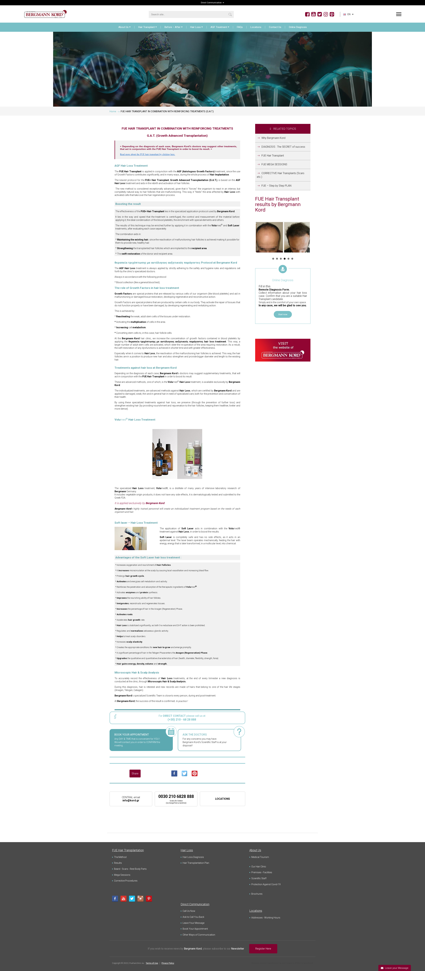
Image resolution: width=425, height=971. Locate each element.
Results (118, 863)
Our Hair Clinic (258, 866)
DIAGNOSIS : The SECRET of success (283, 146)
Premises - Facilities (261, 872)
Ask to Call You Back (193, 917)
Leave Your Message (193, 923)
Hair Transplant (146, 27)
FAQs (240, 27)
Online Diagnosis (298, 27)
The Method (120, 857)
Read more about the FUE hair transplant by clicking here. (147, 154)
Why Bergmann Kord (273, 138)
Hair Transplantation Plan (196, 863)
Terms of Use (152, 963)
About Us (123, 27)
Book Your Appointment (195, 928)
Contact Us (275, 27)
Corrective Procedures (125, 880)
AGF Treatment (219, 27)
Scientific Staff (258, 878)
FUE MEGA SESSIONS (274, 164)
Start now (282, 314)
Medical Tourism (260, 857)
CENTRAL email (131, 799)
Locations (255, 27)
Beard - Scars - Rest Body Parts (130, 869)
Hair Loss (195, 27)
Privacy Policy (168, 963)
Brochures (256, 894)
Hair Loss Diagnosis (193, 857)
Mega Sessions (122, 875)
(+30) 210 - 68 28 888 (182, 719)
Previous (251, 237)
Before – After (172, 27)
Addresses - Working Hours (265, 917)
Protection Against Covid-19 (266, 884)
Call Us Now (189, 911)
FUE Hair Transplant (272, 155)
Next (314, 237)
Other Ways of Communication (199, 934)
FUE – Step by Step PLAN (276, 185)
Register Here (263, 948)
